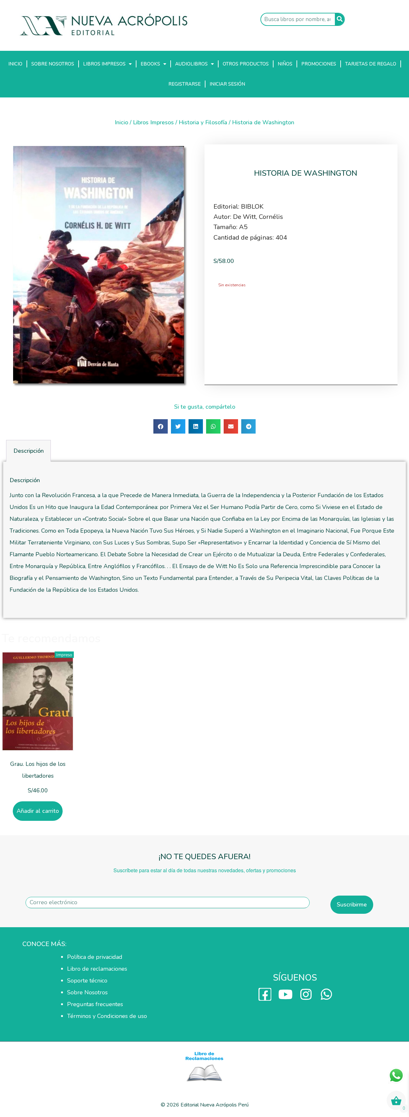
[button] (160, 426)
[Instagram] (305, 994)
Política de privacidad (94, 957)
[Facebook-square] (265, 994)
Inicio (121, 122)
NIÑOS (285, 64)
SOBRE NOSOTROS (52, 64)
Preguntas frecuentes (95, 1004)
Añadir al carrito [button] (38, 811)
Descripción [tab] (28, 451)
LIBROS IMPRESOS (104, 64)
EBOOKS (150, 64)
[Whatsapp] (326, 994)
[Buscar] (339, 19)
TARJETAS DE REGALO (370, 64)
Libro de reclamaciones (97, 969)
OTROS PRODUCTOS (246, 64)
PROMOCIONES (318, 64)
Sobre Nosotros (87, 992)
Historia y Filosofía (203, 122)
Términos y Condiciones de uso (107, 1016)
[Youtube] (285, 994)
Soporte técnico (87, 980)
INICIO (15, 64)
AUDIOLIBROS (191, 64)
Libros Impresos (153, 122)
